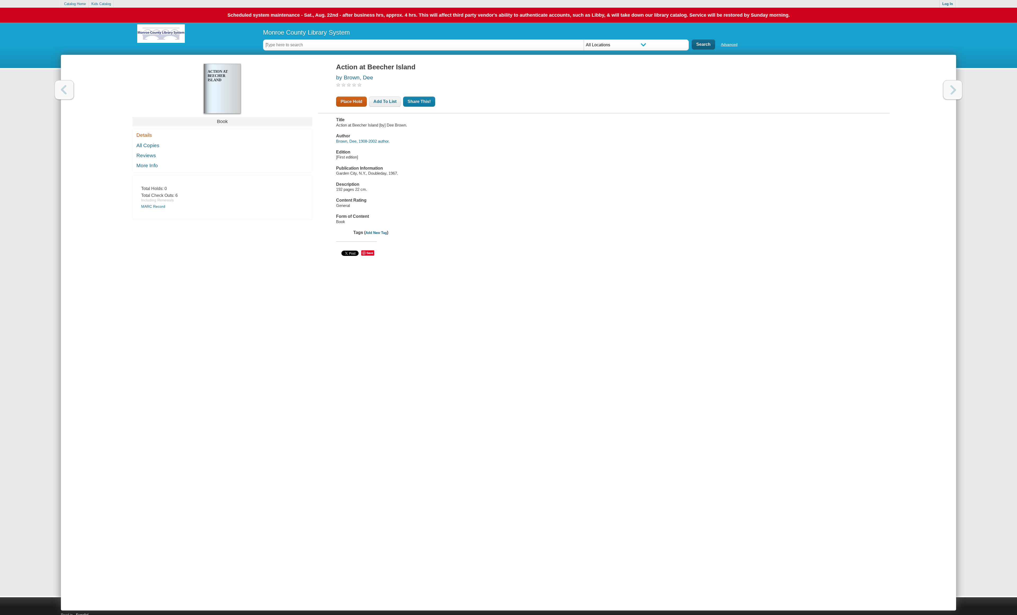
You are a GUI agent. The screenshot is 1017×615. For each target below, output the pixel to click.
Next (952, 90)
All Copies (147, 145)
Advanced (729, 44)
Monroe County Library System (306, 32)
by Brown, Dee (354, 77)
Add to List (384, 101)
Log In (947, 4)
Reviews (146, 155)
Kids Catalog (101, 4)
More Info (147, 165)
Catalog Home (75, 4)
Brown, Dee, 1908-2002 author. (363, 141)
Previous (64, 90)
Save (370, 253)
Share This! (419, 101)
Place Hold (351, 101)
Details (144, 135)
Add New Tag (376, 233)
